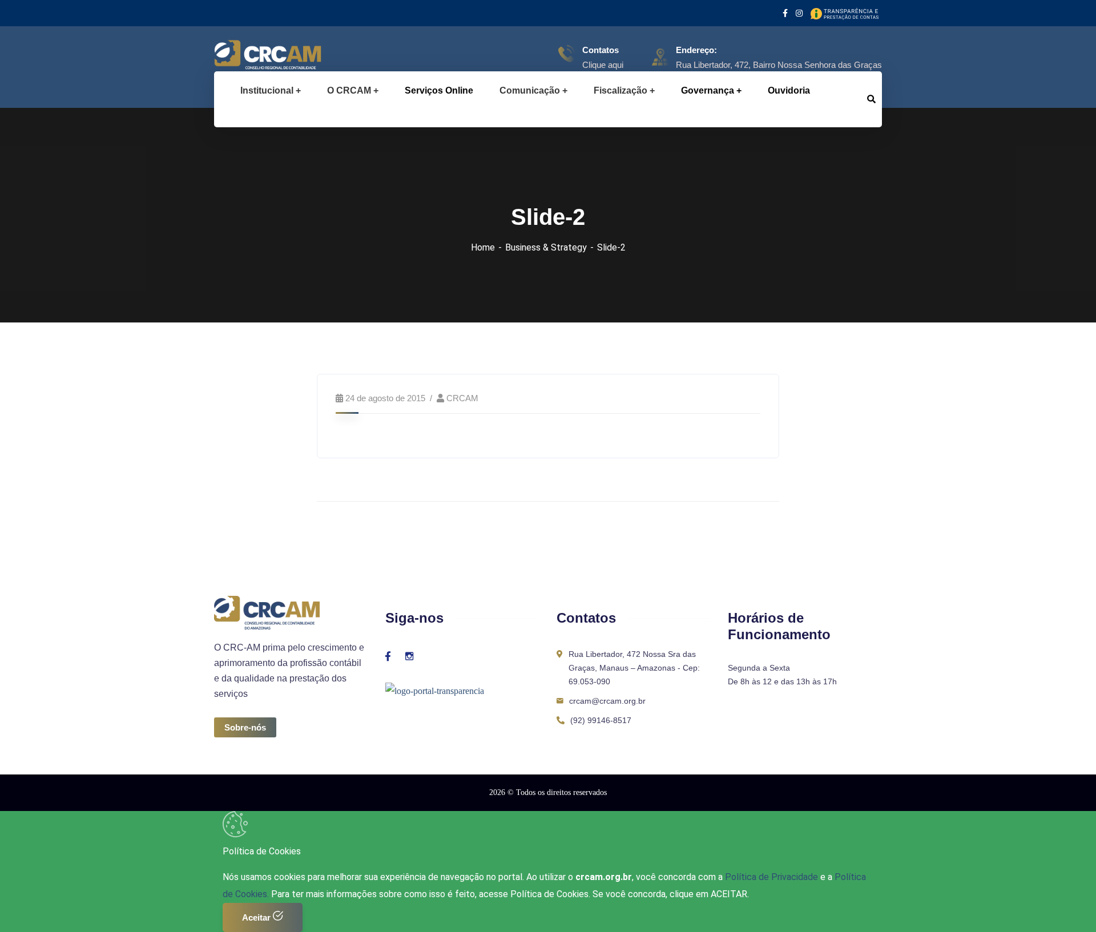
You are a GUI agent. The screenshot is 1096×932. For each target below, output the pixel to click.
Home (483, 247)
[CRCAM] (249, 57)
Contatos (600, 50)
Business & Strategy (546, 247)
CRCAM (462, 398)
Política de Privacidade (772, 877)
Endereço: (696, 50)
